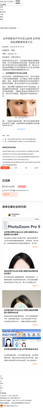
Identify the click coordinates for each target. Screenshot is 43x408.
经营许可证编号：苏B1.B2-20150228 (12, 400)
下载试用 (5, 194)
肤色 (8, 135)
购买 (1, 19)
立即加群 (21, 186)
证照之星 (6, 1)
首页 (1, 7)
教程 (1, 17)
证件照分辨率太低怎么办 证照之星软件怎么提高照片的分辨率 (20, 151)
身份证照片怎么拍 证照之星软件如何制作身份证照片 (18, 154)
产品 (1, 9)
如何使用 (5, 167)
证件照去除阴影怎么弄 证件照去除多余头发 (15, 159)
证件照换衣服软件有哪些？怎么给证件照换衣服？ (22, 141)
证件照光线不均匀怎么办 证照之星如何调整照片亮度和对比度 (20, 157)
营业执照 (28, 400)
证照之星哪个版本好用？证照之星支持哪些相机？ (22, 139)
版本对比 (3, 12)
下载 (1, 14)
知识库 (15, 167)
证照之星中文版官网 (8, 28)
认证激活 (36, 167)
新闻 (26, 167)
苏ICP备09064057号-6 (10, 406)
